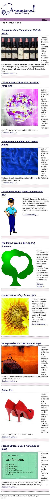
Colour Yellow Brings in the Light (18, 295)
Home (4, 19)
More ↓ (44, 19)
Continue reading (9, 73)
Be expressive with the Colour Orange (21, 343)
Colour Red (7, 390)
